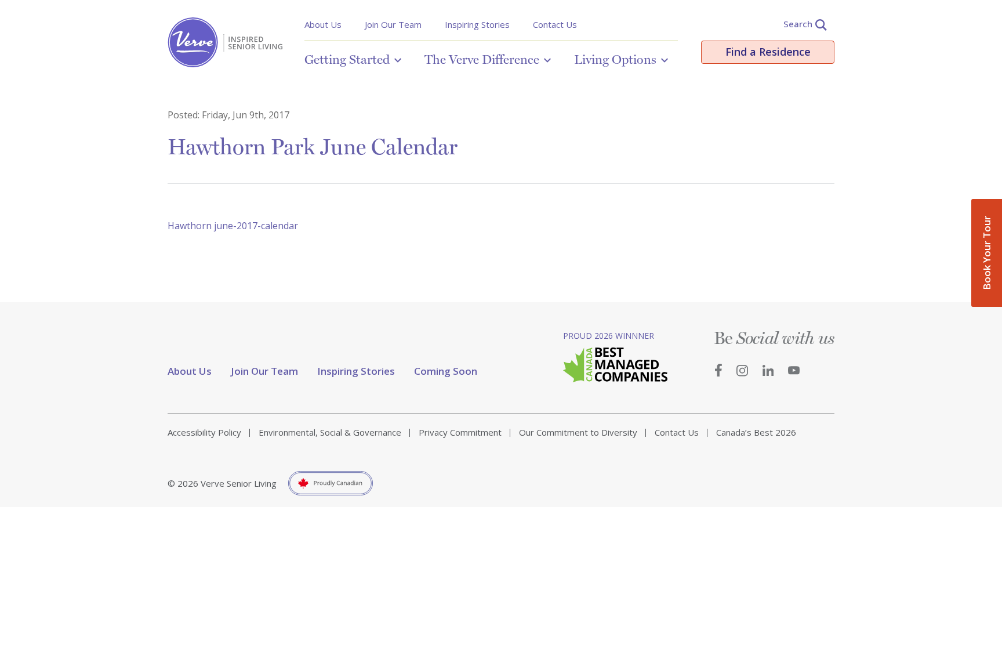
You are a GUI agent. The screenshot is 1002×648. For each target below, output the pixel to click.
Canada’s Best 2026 (756, 432)
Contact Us (555, 24)
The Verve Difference (481, 59)
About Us (323, 24)
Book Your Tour (986, 253)
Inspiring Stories (477, 24)
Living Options (615, 59)
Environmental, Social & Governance (330, 432)
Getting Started (347, 59)
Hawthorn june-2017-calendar (233, 225)
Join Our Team (393, 24)
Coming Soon (445, 371)
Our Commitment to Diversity (578, 432)
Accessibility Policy (204, 432)
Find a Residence (768, 52)
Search (797, 24)
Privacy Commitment (460, 432)
